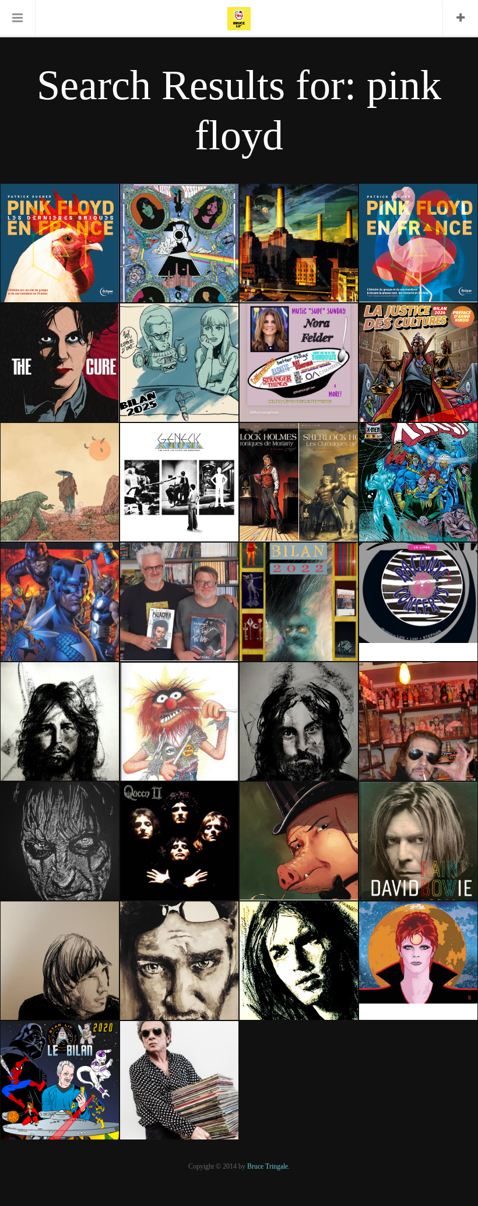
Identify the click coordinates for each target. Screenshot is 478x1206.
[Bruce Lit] (239, 17)
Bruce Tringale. (268, 1166)
